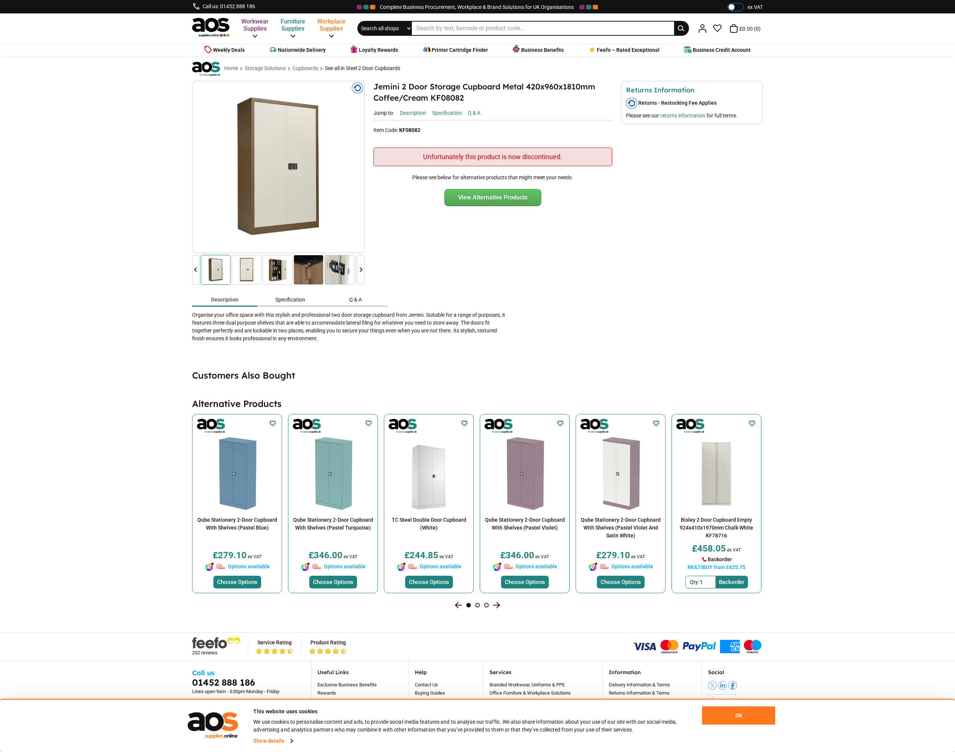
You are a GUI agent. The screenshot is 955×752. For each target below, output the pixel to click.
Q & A (355, 300)
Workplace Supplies (331, 25)
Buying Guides (430, 693)
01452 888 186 (237, 6)
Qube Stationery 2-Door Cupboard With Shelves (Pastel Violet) (525, 524)
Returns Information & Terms (639, 693)
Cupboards (305, 68)
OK (738, 715)
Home (231, 68)
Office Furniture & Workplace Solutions (530, 693)
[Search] (681, 28)
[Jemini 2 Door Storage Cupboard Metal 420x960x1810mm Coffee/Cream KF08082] (278, 167)
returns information (682, 116)
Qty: (694, 582)
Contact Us (426, 685)
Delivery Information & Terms (639, 685)
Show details (268, 741)
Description (224, 300)
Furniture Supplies (293, 25)
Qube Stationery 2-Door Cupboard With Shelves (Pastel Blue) (237, 524)
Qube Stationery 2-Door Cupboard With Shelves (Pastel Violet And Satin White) (621, 527)
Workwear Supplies (255, 25)
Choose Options (237, 582)
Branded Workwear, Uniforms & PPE (527, 685)
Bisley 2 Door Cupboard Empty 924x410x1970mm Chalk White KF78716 (716, 527)
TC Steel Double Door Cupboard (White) (429, 524)
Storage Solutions (265, 68)
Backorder (731, 582)
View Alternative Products (492, 197)
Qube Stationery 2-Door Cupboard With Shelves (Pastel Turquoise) (333, 524)
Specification (290, 300)
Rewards (326, 693)
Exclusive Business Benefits (347, 685)
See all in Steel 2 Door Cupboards (362, 68)
